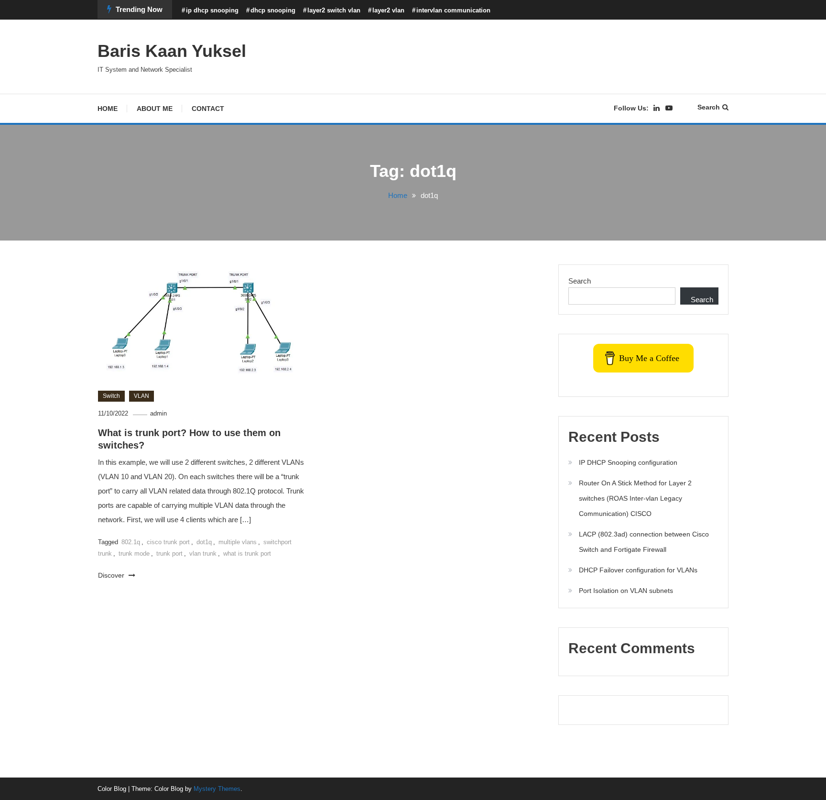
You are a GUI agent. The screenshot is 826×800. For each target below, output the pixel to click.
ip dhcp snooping (212, 10)
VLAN (141, 396)
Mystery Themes (217, 788)
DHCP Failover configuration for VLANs (638, 570)
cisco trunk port (168, 542)
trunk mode (134, 553)
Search (708, 107)
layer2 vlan (388, 10)
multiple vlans (237, 542)
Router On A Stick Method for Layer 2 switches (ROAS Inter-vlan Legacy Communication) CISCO (635, 498)
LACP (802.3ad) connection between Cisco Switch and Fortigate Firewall (644, 541)
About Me (155, 108)
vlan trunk (203, 553)
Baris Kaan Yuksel (172, 51)
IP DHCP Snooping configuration (628, 462)
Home (108, 108)
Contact (208, 108)
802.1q (130, 542)
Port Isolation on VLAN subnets (626, 590)
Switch (111, 396)
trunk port (169, 553)
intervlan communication (453, 10)
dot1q (204, 542)
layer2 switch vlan (333, 10)
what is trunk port (247, 553)
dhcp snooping (272, 10)
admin (158, 413)
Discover (112, 575)
